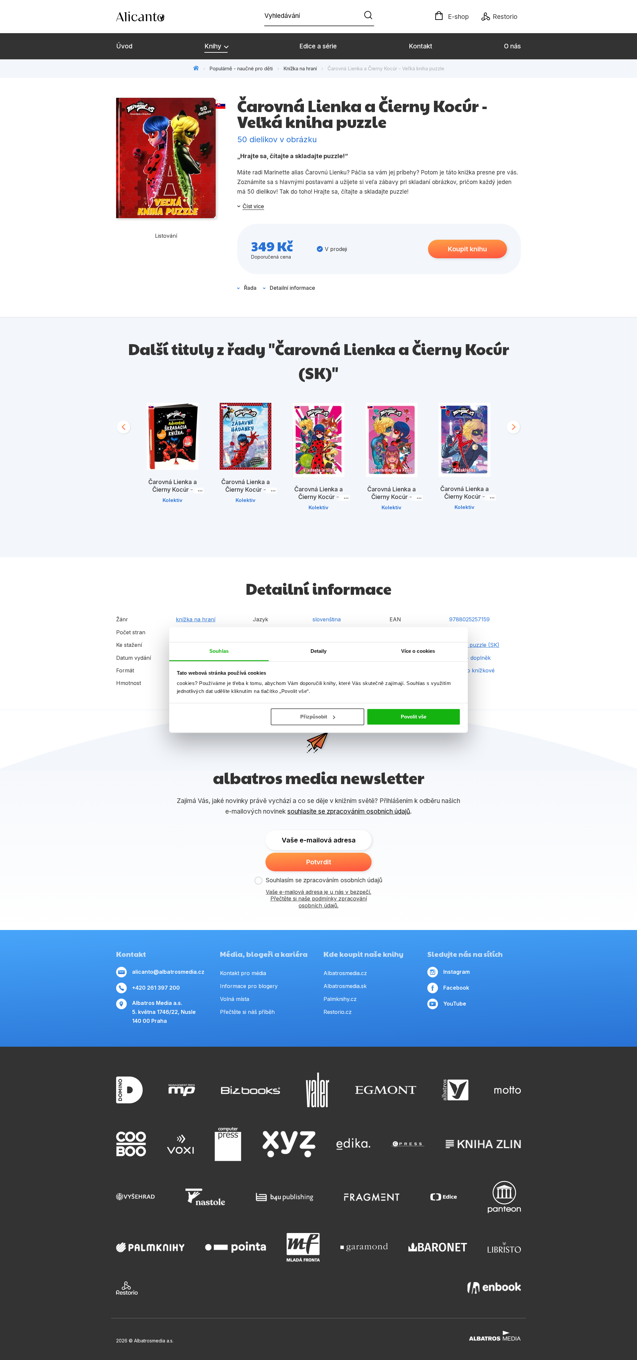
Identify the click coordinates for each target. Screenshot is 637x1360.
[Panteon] (504, 1197)
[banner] (154, 17)
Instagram (456, 971)
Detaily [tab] (319, 651)
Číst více (253, 206)
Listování (166, 235)
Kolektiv (172, 500)
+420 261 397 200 (156, 987)
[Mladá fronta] (303, 1247)
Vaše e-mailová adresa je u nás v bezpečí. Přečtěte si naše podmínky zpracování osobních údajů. (318, 899)
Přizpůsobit (313, 716)
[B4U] (284, 1197)
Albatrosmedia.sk (345, 986)
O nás (512, 46)
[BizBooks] (250, 1090)
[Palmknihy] (150, 1247)
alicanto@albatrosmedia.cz (168, 971)
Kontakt (420, 46)
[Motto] (507, 1090)
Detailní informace (292, 287)
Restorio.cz (337, 1012)
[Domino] (129, 1090)
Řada (250, 287)
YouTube (454, 1003)
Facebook (456, 987)
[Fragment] (371, 1197)
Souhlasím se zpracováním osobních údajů (324, 880)
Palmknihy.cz (340, 999)
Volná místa (234, 999)
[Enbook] (494, 1288)
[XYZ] (288, 1144)
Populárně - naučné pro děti (241, 68)
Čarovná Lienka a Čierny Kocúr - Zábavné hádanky (245, 489)
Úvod (124, 46)
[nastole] (205, 1197)
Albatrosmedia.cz (345, 973)
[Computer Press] (228, 1144)
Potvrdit (318, 862)
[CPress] (407, 1144)
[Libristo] (504, 1247)
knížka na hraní (195, 619)
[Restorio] (127, 1288)
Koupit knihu (467, 249)
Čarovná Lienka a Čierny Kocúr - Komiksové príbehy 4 (464, 496)
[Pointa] (235, 1247)
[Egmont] (385, 1090)
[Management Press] (182, 1090)
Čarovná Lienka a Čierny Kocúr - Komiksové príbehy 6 (391, 497)
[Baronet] (437, 1247)
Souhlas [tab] (219, 651)
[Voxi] (180, 1144)
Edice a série (318, 46)
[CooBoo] (131, 1144)
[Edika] (353, 1144)
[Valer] (317, 1090)
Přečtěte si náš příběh (247, 1012)
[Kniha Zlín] (483, 1144)
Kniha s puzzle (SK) (474, 645)
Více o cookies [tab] (418, 651)
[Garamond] (364, 1247)
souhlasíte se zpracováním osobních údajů (348, 811)
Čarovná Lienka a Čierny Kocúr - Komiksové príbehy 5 (318, 497)
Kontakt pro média (243, 973)
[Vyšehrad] (135, 1197)
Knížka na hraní (300, 68)
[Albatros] (455, 1090)
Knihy (213, 46)
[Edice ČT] (443, 1197)
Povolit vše (413, 716)
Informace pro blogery (249, 986)
